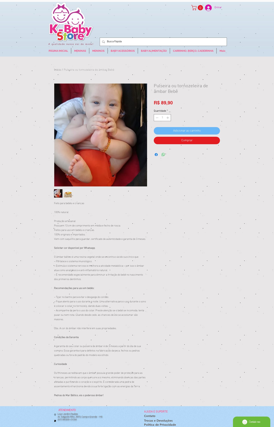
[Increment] (168, 117)
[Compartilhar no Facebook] (156, 154)
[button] (197, 7)
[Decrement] (156, 117)
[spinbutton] (162, 117)
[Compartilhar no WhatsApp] (163, 154)
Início (57, 70)
